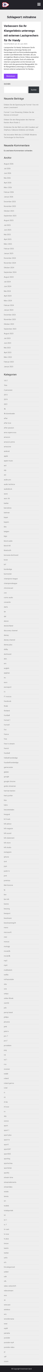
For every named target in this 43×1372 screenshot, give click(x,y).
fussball (7, 753)
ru (4, 1111)
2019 (6, 399)
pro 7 (6, 1036)
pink (5, 1027)
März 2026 (8, 187)
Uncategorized (9, 1267)
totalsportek (8, 1210)
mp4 (5, 965)
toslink (6, 1206)
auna (6, 494)
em (5, 663)
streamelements (10, 1182)
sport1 (6, 1145)
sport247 (7, 1149)
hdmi (6, 805)
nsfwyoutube (9, 979)
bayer (6, 517)
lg (4, 890)
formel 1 (7, 720)
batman (7, 513)
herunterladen (9, 810)
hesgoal (7, 814)
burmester (8, 574)
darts (6, 607)
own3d (6, 1003)
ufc (5, 1262)
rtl (4, 1097)
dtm (5, 659)
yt (4, 1352)
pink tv (6, 1031)
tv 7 (5, 1225)
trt (5, 1215)
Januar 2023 (8, 367)
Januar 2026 (8, 197)
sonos (6, 1121)
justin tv (7, 871)
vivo (5, 1295)
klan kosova (8, 885)
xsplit (6, 1328)
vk (5, 1300)
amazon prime (9, 442)
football (7, 715)
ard (5, 466)
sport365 (7, 1154)
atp (5, 470)
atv (5, 475)
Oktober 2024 (9, 268)
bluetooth (7, 550)
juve (5, 876)
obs (5, 984)
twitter (6, 1253)
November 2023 (10, 319)
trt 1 (5, 1220)
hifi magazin (8, 828)
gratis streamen (10, 786)
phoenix (7, 1022)
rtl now (6, 1107)
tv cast (6, 1229)
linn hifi (6, 899)
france (6, 734)
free (5, 739)
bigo (5, 536)
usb (5, 1276)
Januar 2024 (8, 310)
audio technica (9, 484)
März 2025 (8, 244)
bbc (5, 527)
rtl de (6, 1102)
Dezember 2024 (10, 258)
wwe (5, 1324)
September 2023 (10, 329)
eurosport (7, 687)
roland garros (9, 1083)
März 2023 (8, 357)
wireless (7, 1310)
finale (6, 706)
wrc (5, 1314)
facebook (7, 701)
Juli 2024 (7, 282)
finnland (7, 711)
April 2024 (7, 296)
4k (5, 409)
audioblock (8, 489)
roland (6, 1078)
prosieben (7, 1045)
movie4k (7, 956)
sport (6, 1126)
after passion (9, 428)
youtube (7, 1338)
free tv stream (9, 744)
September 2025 (10, 216)
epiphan (7, 673)
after (6, 418)
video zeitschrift (10, 1286)
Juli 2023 (7, 338)
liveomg (7, 909)
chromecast (8, 588)
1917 (6, 381)
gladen (6, 772)
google (6, 777)
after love (7, 423)
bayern (6, 522)
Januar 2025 (8, 253)
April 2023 (7, 352)
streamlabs (8, 1187)
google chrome (9, 781)
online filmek (8, 998)
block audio (8, 541)
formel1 (7, 725)
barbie (6, 503)
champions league (11, 579)
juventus (7, 880)
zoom (6, 1361)
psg (5, 1050)
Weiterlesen (10, 76)
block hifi (7, 546)
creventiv (7, 602)
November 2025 (10, 206)
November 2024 (10, 263)
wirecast (7, 1305)
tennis (6, 1196)
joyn (5, 866)
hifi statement (9, 838)
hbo (5, 800)
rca (5, 1064)
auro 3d (7, 498)
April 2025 (7, 239)
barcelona (7, 508)
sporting (7, 1159)
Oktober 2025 (9, 211)
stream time (8, 1177)
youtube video (9, 1347)
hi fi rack (7, 819)
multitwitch (8, 970)
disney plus (8, 645)
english (6, 668)
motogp (7, 946)
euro (5, 682)
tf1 (5, 1201)
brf (5, 564)
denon (6, 621)
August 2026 (8, 164)
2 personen (8, 390)
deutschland (8, 626)
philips (6, 1017)
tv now (6, 1234)
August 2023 (8, 334)
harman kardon (9, 791)
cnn (5, 593)
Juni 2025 (7, 230)
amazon (7, 437)
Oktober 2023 (9, 324)
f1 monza (7, 697)
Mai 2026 (7, 178)
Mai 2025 (7, 235)
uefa (5, 1258)
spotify (6, 1173)
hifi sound (7, 833)
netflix (6, 975)
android (7, 451)
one (5, 989)
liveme (6, 904)
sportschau (8, 1163)
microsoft (7, 932)
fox (5, 730)
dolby (6, 649)
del (5, 616)
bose (6, 560)
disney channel (9, 640)
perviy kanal (8, 1012)
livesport (7, 913)
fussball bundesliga (11, 763)
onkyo (6, 994)
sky (5, 1116)
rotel (5, 1088)
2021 (6, 404)
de (5, 612)
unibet (6, 1272)
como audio (8, 597)
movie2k (7, 951)
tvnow (6, 1243)
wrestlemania (9, 1319)
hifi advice (7, 824)
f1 (5, 692)
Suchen (7, 84)
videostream (8, 1291)
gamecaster (8, 767)
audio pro (7, 480)
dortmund (7, 654)
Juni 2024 (7, 286)
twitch (6, 1248)
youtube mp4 (9, 1342)
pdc (5, 1008)
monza (6, 942)
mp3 (5, 961)
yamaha (7, 1333)
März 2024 (8, 301)
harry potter (8, 796)
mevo (6, 928)
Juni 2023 (7, 343)
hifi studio (7, 847)
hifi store (7, 843)
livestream (8, 918)
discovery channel (10, 631)
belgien (6, 531)
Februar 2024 (9, 305)
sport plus (7, 1135)
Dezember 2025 (10, 202)
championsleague (10, 583)
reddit (6, 1074)
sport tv (7, 1140)
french (6, 748)
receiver (7, 1069)
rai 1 (5, 1060)
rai (5, 1055)
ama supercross (10, 432)
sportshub (8, 1168)
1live (5, 385)
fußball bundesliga (11, 758)
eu (5, 678)
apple (6, 456)
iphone (6, 857)
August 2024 (8, 277)
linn (5, 895)
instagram (7, 852)
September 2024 (10, 272)
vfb (5, 1281)
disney (6, 635)
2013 (6, 395)
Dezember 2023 (10, 315)
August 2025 (8, 220)
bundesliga (8, 569)
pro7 (5, 1041)
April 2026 (7, 183)
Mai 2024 (7, 291)
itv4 (5, 862)
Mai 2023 (7, 348)
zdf (5, 1357)
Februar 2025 (9, 249)
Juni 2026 (7, 173)
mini (5, 937)
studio (6, 1192)
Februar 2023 (9, 362)
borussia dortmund (11, 555)
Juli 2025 (7, 225)
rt (4, 1093)
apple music (8, 461)
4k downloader (9, 414)
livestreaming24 (10, 923)
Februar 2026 (9, 192)
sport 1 (6, 1130)
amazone (7, 447)
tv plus (6, 1239)
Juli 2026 (7, 169)
